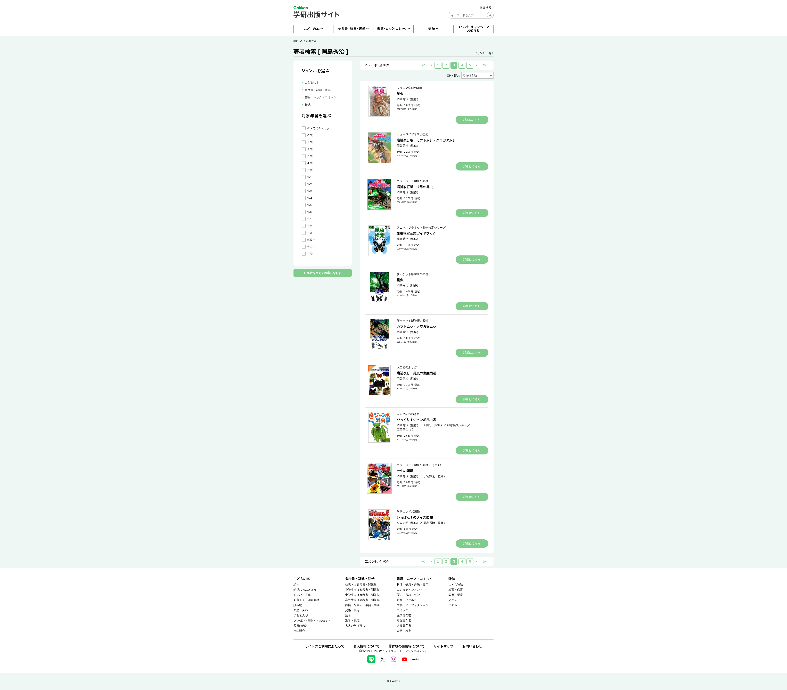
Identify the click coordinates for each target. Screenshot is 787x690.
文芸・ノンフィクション (412, 605)
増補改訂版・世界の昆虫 (415, 187)
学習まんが (300, 615)
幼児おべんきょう (304, 589)
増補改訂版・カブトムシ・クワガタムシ (426, 140)
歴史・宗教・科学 (408, 594)
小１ (310, 177)
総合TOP (298, 40)
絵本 (296, 584)
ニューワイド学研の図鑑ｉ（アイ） (420, 465)
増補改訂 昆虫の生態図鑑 (416, 373)
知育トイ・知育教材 (306, 600)
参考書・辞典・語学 (360, 578)
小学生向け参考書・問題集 (362, 589)
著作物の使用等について (407, 646)
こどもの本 (301, 578)
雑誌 (451, 578)
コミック (402, 610)
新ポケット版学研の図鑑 (412, 274)
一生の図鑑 (405, 471)
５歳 (310, 170)
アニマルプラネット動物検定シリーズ (421, 227)
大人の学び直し (355, 625)
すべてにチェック (318, 128)
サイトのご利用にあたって (324, 646)
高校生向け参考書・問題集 (362, 600)
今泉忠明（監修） (408, 522)
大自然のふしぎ (407, 367)
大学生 (311, 246)
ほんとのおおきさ (408, 413)
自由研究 (299, 630)
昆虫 (400, 93)
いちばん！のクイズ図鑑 (415, 517)
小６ (310, 212)
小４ (310, 198)
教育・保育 (455, 589)
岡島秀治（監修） (408, 99)
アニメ (452, 600)
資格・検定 (352, 610)
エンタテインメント (410, 589)
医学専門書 (404, 615)
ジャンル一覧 (483, 53)
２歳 (310, 149)
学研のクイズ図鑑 (408, 511)
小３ (310, 191)
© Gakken (393, 681)
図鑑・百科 (300, 610)
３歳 (310, 156)
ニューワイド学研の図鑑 (412, 134)
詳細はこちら (472, 119)
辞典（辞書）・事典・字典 (362, 605)
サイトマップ (443, 646)
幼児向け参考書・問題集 (361, 584)
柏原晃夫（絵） (457, 425)
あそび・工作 (302, 594)
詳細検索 (486, 7)
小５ (310, 205)
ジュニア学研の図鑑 (410, 87)
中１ (310, 219)
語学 (348, 615)
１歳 (310, 142)
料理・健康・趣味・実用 (412, 584)
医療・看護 (455, 594)
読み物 (297, 605)
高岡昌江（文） (407, 429)
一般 (310, 253)
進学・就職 (352, 620)
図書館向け (300, 625)
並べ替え (453, 75)
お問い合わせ (472, 646)
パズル (452, 605)
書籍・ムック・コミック (415, 578)
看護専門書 (404, 620)
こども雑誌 (455, 584)
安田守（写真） (433, 425)
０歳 (310, 135)
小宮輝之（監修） (434, 476)
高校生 (311, 239)
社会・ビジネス (407, 600)
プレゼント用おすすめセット (312, 620)
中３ (310, 233)
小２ (310, 184)
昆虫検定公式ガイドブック (416, 233)
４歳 (310, 163)
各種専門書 (404, 625)
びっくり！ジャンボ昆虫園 (416, 419)
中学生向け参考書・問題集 (362, 594)
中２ (310, 226)
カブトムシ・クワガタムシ (416, 326)
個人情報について (366, 646)
